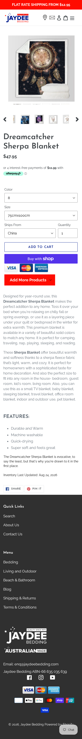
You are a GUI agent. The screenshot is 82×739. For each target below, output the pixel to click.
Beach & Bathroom (19, 580)
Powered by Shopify (59, 724)
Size (7, 207)
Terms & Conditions (20, 607)
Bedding (10, 562)
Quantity (64, 225)
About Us (11, 525)
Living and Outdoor (20, 571)
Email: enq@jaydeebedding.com (31, 664)
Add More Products (28, 280)
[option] (20, 119)
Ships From (12, 225)
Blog (7, 589)
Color (8, 189)
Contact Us (12, 534)
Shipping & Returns (19, 598)
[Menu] (72, 18)
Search (9, 516)
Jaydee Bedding (32, 724)
